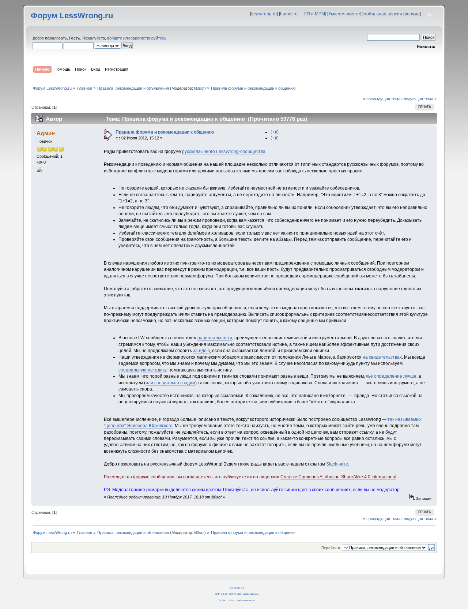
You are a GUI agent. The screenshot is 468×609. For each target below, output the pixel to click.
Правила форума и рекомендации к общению (165, 132)
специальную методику (142, 370)
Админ (46, 133)
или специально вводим (170, 382)
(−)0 (275, 138)
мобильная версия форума (391, 13)
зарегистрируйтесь (148, 38)
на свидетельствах (382, 357)
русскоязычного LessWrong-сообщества (223, 151)
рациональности (214, 337)
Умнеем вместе (344, 13)
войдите (114, 38)
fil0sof (199, 88)
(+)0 (275, 132)
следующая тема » (419, 99)
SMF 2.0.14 (221, 594)
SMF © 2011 (235, 594)
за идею (201, 350)
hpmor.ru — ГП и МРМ (302, 13)
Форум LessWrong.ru (72, 15)
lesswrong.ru (264, 13)
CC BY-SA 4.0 (237, 588)
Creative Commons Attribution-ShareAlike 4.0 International (338, 476)
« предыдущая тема (381, 99)
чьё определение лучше (391, 376)
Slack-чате (337, 464)
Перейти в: (331, 548)
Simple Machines (250, 594)
